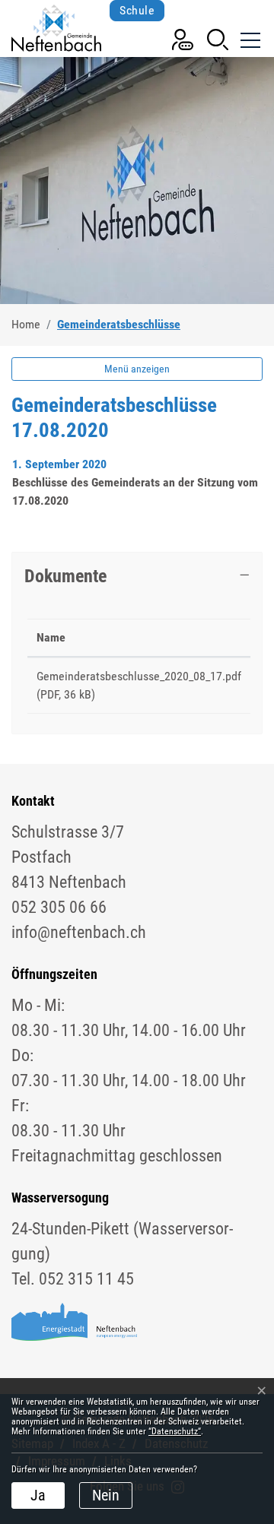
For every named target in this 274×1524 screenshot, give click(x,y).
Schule (137, 10)
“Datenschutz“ (174, 1431)
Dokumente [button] (65, 576)
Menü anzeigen (137, 369)
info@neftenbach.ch (78, 932)
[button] (217, 38)
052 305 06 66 (59, 907)
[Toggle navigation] (249, 38)
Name (51, 637)
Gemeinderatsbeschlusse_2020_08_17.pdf (139, 676)
